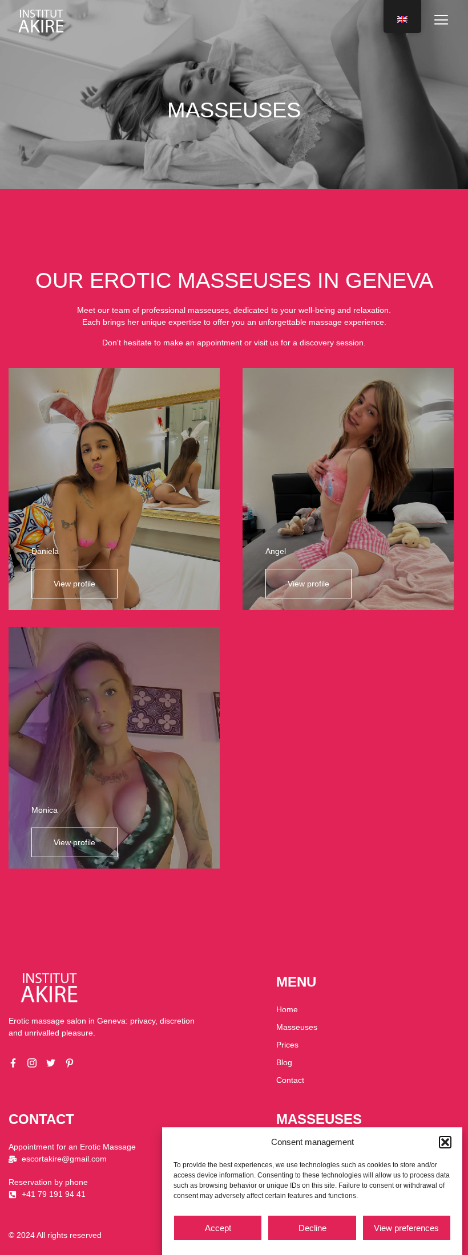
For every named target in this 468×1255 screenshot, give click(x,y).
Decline (312, 1228)
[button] (445, 1142)
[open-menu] (441, 21)
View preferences (406, 1228)
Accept (218, 1228)
